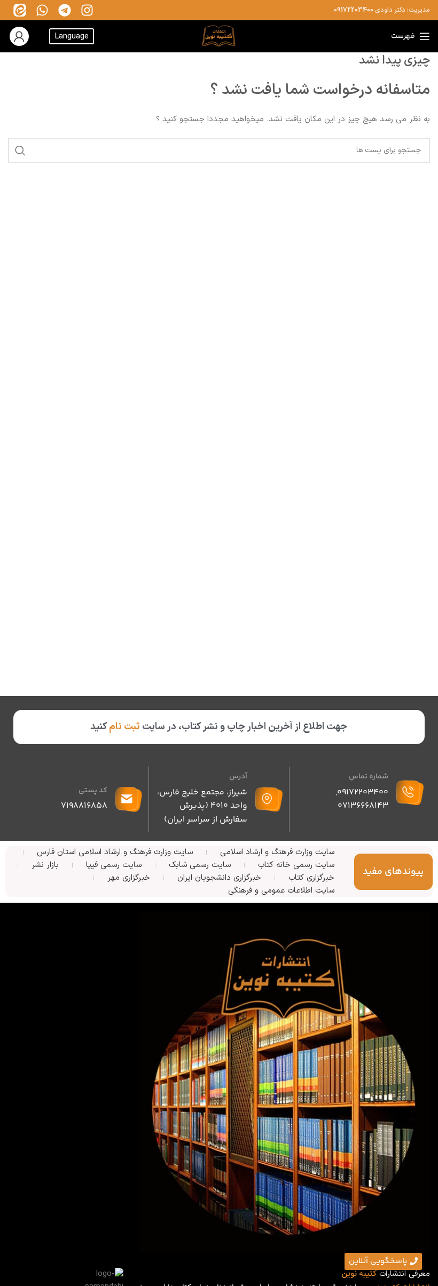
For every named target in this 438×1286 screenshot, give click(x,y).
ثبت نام (124, 727)
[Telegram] (64, 10)
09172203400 (353, 10)
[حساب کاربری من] (19, 36)
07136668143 (363, 805)
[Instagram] (87, 10)
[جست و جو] (20, 150)
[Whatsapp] (42, 10)
